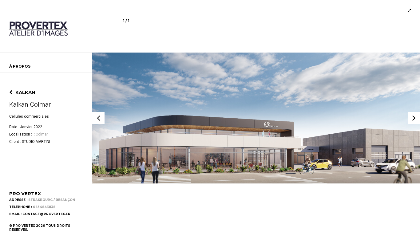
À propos (19, 66)
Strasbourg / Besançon (51, 200)
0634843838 (44, 207)
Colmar (42, 134)
